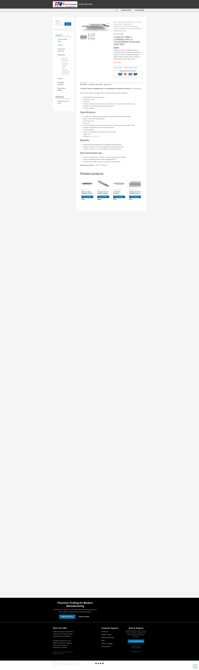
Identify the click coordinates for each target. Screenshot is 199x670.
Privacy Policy (105, 646)
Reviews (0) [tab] (107, 84)
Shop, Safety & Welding (62, 89)
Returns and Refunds (107, 637)
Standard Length (126, 26)
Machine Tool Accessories (61, 50)
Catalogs (126, 10)
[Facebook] (96, 663)
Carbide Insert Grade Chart (63, 102)
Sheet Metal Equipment (61, 83)
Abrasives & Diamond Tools (65, 59)
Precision (60, 78)
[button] (117, 10)
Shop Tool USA (85, 4)
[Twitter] (98, 663)
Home (115, 22)
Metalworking (61, 54)
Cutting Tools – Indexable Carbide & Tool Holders (66, 72)
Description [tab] (83, 84)
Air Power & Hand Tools (62, 40)
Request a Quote (84, 616)
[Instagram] (100, 663)
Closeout (60, 45)
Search (58, 21)
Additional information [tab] (96, 84)
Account (139, 10)
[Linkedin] (103, 663)
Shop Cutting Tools (67, 616)
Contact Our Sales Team (136, 641)
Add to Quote (87, 196)
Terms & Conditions (107, 643)
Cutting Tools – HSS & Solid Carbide (65, 65)
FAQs (103, 640)
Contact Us (104, 631)
